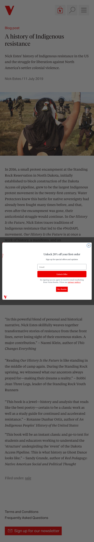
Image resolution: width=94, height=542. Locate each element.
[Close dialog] (89, 245)
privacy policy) (74, 282)
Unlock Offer (61, 274)
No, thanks (62, 289)
